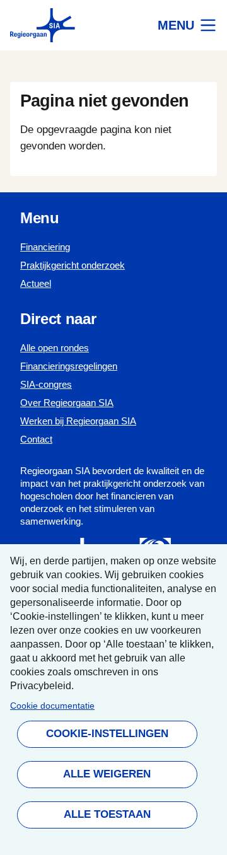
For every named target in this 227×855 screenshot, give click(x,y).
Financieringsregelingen (68, 366)
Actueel (35, 283)
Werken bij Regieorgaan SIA (78, 421)
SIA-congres (46, 384)
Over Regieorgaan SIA (67, 402)
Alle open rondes (54, 347)
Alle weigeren (107, 774)
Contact (36, 439)
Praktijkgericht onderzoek (72, 265)
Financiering (45, 246)
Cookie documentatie (52, 706)
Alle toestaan (106, 814)
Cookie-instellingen (106, 734)
